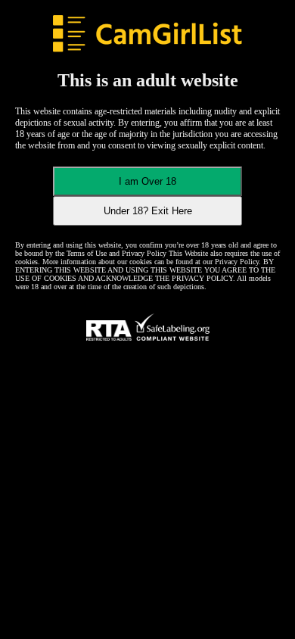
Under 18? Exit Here (148, 211)
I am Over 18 (147, 181)
